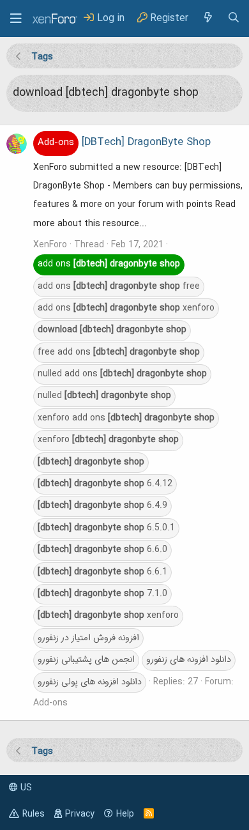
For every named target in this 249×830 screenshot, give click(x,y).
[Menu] (16, 18)
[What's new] (207, 18)
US (25, 788)
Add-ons (50, 703)
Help (125, 814)
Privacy (79, 814)
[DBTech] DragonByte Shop (124, 142)
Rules (33, 814)
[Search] (233, 18)
